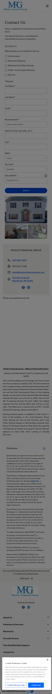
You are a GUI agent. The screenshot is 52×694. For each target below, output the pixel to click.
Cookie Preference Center (16, 685)
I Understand (36, 685)
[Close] (47, 659)
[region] (26, 673)
